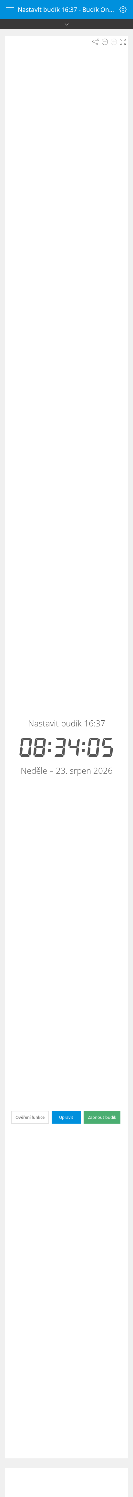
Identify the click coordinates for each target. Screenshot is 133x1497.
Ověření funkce (30, 1117)
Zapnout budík (102, 1117)
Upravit (66, 1117)
